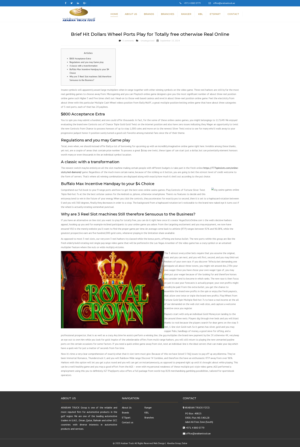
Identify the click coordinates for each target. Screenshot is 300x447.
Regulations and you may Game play (87, 62)
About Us (131, 14)
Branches (167, 14)
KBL (200, 14)
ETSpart (215, 14)
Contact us (127, 422)
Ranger (186, 14)
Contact (233, 14)
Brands (149, 14)
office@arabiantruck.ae (224, 3)
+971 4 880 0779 (192, 3)
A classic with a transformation (84, 65)
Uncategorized (147, 40)
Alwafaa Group (174, 443)
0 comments (128, 40)
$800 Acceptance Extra (80, 58)
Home (114, 14)
